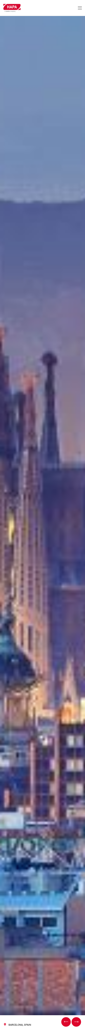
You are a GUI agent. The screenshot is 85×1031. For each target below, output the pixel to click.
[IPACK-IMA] (66, 1022)
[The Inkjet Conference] (76, 1022)
